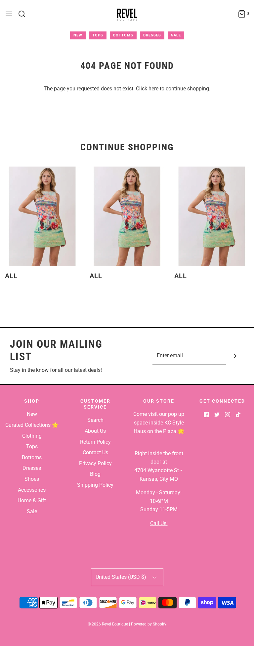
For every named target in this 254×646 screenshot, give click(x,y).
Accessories (32, 490)
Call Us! (159, 523)
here (153, 88)
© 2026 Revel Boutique (108, 624)
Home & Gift (32, 500)
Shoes (31, 479)
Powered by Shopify (148, 624)
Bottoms (123, 35)
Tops (97, 35)
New (77, 35)
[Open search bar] (24, 14)
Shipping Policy (95, 485)
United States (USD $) (122, 577)
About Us (95, 431)
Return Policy (95, 442)
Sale (176, 35)
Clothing (32, 436)
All (11, 276)
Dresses (152, 35)
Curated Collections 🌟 (32, 425)
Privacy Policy (95, 463)
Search (95, 420)
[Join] (235, 356)
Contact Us (95, 452)
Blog (95, 474)
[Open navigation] (9, 14)
